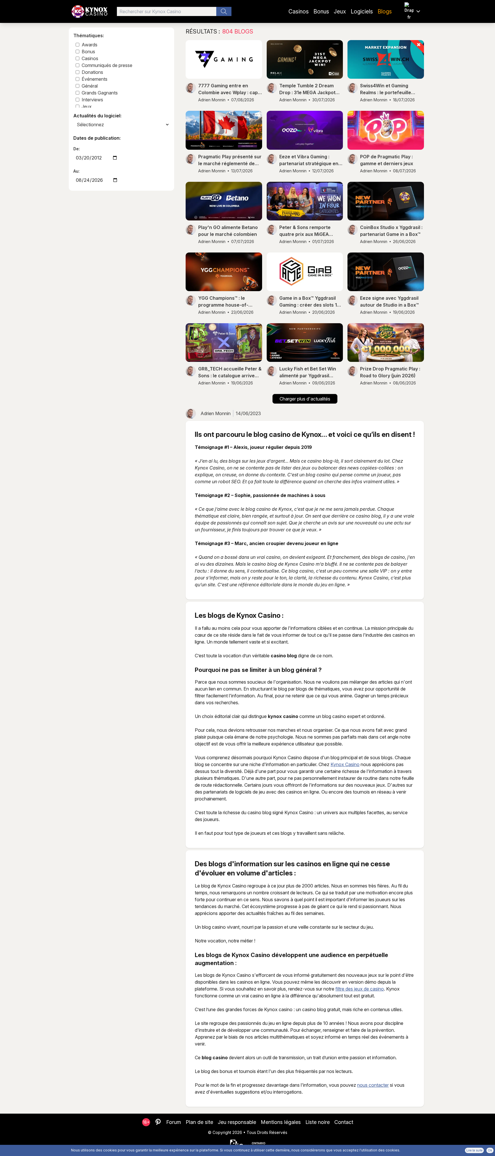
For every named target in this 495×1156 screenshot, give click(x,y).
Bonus (321, 11)
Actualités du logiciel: (97, 116)
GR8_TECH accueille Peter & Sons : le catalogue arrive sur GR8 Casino (230, 372)
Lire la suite (474, 1150)
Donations (92, 72)
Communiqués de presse (107, 65)
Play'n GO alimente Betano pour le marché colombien (228, 230)
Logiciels (362, 11)
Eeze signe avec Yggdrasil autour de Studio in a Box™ (389, 301)
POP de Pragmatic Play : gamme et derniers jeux (386, 160)
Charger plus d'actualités (305, 399)
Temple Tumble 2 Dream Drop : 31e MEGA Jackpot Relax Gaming (307, 89)
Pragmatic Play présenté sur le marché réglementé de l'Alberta (230, 160)
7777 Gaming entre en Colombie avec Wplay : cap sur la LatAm (228, 89)
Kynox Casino (345, 764)
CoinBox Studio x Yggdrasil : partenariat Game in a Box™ (391, 230)
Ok (490, 1150)
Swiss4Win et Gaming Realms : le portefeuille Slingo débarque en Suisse (390, 89)
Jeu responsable (237, 1122)
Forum (173, 1122)
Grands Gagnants (100, 93)
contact (343, 1122)
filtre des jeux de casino (359, 989)
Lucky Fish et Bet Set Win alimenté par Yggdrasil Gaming (307, 372)
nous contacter (373, 1085)
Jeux (340, 11)
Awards (89, 45)
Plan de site (199, 1122)
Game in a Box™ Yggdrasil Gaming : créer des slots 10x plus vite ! (311, 301)
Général (90, 86)
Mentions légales (281, 1122)
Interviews (92, 99)
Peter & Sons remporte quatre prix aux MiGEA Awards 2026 (305, 231)
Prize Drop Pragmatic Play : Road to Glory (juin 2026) (390, 372)
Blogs (385, 11)
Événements (94, 79)
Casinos (298, 11)
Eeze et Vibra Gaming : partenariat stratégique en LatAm (308, 160)
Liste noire (317, 1122)
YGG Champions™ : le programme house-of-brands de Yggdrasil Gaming (229, 301)
